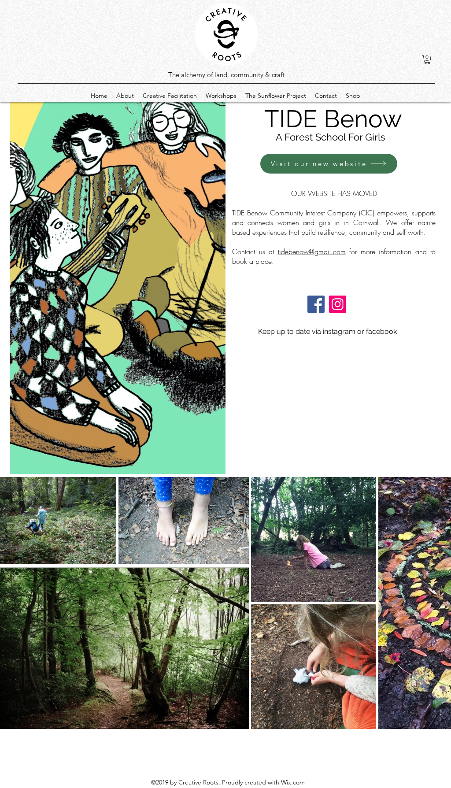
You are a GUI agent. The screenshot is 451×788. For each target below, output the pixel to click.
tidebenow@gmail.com (312, 251)
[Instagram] (337, 304)
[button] (427, 59)
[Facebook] (316, 304)
